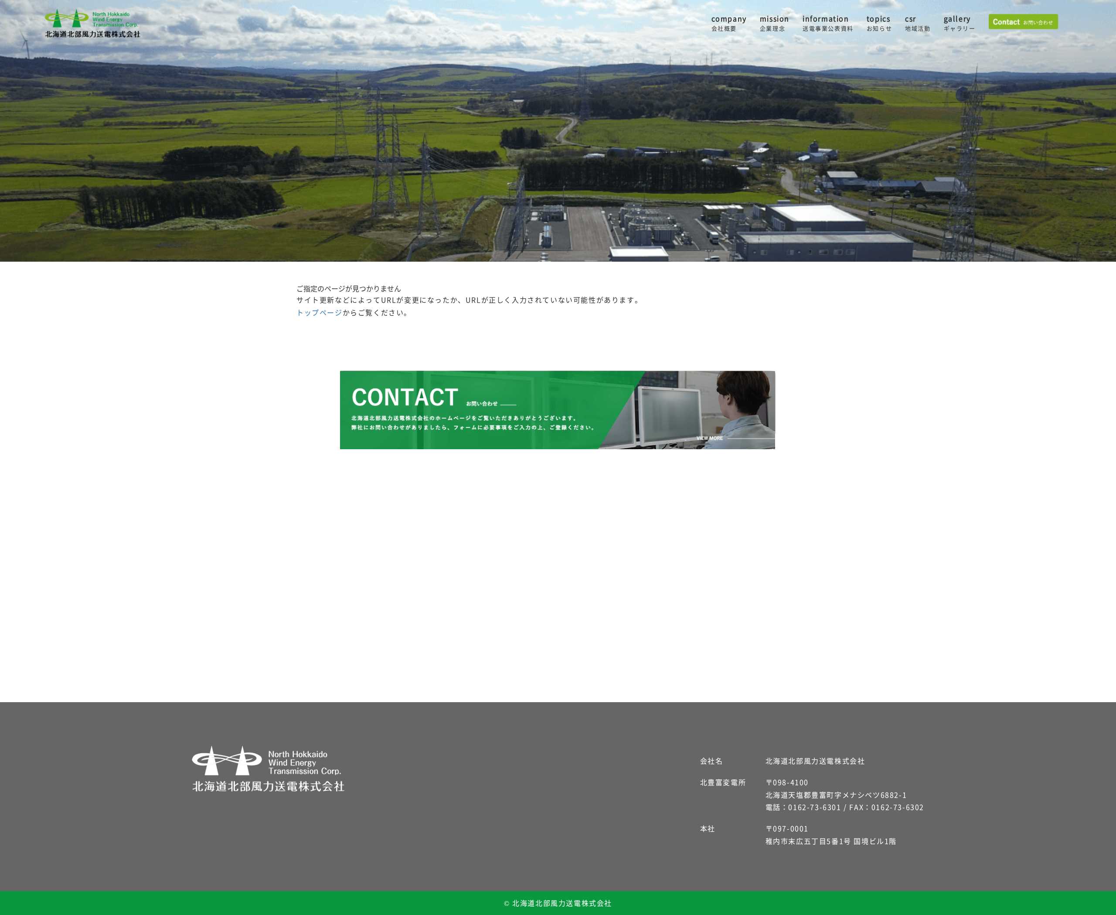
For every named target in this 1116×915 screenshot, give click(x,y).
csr (917, 23)
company (729, 23)
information (828, 23)
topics (879, 23)
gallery (960, 23)
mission (774, 23)
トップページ (319, 312)
